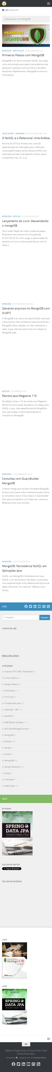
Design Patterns (12, 684)
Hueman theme (40, 1058)
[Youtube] (39, 606)
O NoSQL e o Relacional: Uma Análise (26, 138)
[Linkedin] (35, 606)
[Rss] (48, 606)
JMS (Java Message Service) (16, 729)
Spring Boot (10, 760)
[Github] (43, 606)
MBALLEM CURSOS (10, 656)
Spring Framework (13, 767)
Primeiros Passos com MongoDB (23, 55)
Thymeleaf (9, 779)
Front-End (9, 697)
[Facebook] (26, 606)
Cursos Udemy (11, 678)
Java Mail (8, 716)
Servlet (8, 748)
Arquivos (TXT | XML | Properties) (19, 671)
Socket (7, 754)
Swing (7, 773)
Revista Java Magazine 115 (19, 396)
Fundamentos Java (13, 703)
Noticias (17, 216)
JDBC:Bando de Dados (14, 722)
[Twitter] (30, 606)
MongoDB (6, 51)
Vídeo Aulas (18, 51)
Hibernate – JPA (11, 709)
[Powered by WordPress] (16, 1058)
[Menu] (48, 3)
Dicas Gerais (8, 133)
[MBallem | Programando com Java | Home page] (5, 3)
